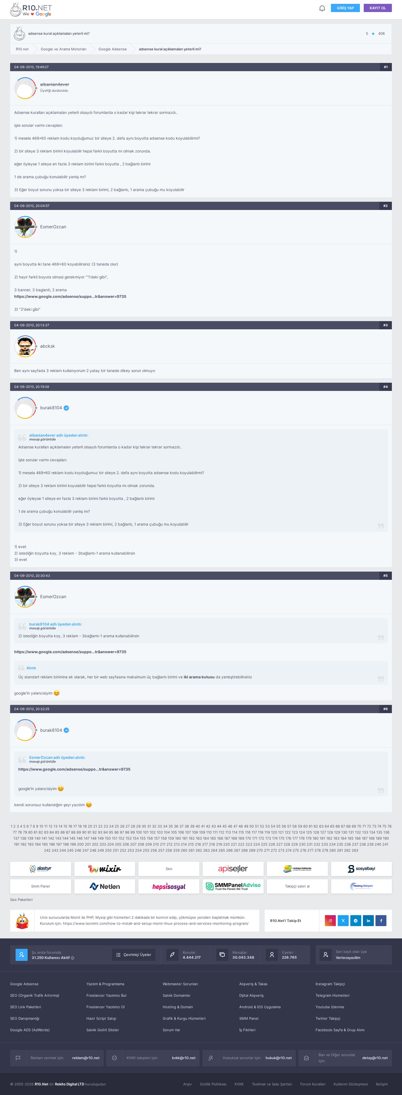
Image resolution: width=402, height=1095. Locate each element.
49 (246, 826)
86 (62, 832)
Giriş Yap (345, 8)
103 (160, 832)
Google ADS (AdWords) (30, 1030)
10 (41, 826)
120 (274, 832)
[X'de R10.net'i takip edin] (343, 920)
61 (311, 826)
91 (89, 832)
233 (324, 844)
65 (332, 826)
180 (316, 838)
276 (303, 850)
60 (305, 826)
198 (66, 844)
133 (365, 832)
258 (168, 850)
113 (228, 832)
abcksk (47, 346)
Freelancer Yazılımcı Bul (106, 995)
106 (181, 832)
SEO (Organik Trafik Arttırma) (34, 995)
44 (219, 826)
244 (62, 850)
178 (302, 838)
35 (170, 826)
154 (136, 838)
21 (95, 826)
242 (47, 850)
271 (267, 850)
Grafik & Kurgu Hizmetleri (184, 1018)
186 (358, 838)
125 (309, 832)
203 (103, 844)
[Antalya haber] (297, 869)
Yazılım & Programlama (105, 984)
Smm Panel (40, 886)
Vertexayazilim (348, 957)
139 (30, 838)
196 (52, 844)
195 (45, 844)
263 (206, 850)
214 (184, 844)
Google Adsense (24, 984)
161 (185, 838)
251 (116, 850)
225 (264, 844)
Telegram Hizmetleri (332, 995)
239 (370, 844)
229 (294, 844)
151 (114, 838)
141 (44, 838)
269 (252, 850)
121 (281, 832)
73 (374, 826)
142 (51, 838)
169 (241, 838)
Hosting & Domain (178, 1007)
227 (279, 844)
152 (121, 838)
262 (199, 850)
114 (234, 832)
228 (287, 844)
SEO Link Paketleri (25, 1007)
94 (105, 832)
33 (160, 826)
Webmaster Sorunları (180, 984)
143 (58, 838)
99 (132, 832)
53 (267, 826)
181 (322, 838)
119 (267, 832)
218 (212, 844)
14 (60, 826)
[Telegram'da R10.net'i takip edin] (355, 920)
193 (31, 844)
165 (213, 838)
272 (274, 850)
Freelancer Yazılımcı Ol (105, 1007)
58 (294, 826)
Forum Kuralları (312, 1084)
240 (378, 844)
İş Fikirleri (247, 1030)
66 (338, 826)
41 (203, 826)
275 (296, 850)
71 (364, 826)
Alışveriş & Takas (253, 984)
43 (213, 826)
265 (222, 850)
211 (162, 844)
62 (316, 826)
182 (329, 838)
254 (138, 850)
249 (100, 850)
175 (281, 838)
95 (111, 832)
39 (192, 826)
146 (80, 838)
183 (336, 838)
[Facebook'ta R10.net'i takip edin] (380, 920)
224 (256, 844)
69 (354, 826)
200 (80, 844)
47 (235, 826)
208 (141, 844)
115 (241, 832)
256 (153, 850)
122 (288, 832)
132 (358, 832)
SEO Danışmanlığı (24, 1018)
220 (226, 844)
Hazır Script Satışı (101, 1018)
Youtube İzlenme (330, 1007)
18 (80, 826)
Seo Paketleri (21, 899)
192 (24, 844)
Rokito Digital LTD (69, 1084)
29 (138, 826)
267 (237, 850)
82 (41, 832)
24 (111, 826)
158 (164, 838)
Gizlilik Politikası (213, 1084)
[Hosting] (40, 869)
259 (176, 850)
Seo (169, 868)
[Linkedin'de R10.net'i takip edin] (368, 920)
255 (146, 850)
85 (57, 832)
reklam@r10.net (86, 1058)
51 (257, 826)
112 (221, 832)
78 (20, 832)
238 (362, 844)
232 (317, 844)
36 (176, 826)
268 (244, 850)
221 (234, 844)
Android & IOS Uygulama (260, 1007)
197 (59, 844)
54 (273, 826)
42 (208, 826)
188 (372, 838)
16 (70, 826)
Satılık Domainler (177, 995)
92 (94, 832)
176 (288, 838)
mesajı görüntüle (42, 439)
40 (198, 826)
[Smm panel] (233, 886)
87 (68, 832)
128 (330, 832)
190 (386, 838)
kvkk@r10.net (184, 1058)
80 (30, 832)
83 (46, 832)
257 (161, 850)
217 (205, 844)
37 (181, 826)
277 (310, 850)
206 (126, 844)
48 (240, 826)
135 (379, 832)
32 (154, 826)
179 (308, 838)
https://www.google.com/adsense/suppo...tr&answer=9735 (70, 296)
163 (199, 838)
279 (325, 850)
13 (55, 826)
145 (72, 838)
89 (79, 832)
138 (23, 838)
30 (144, 826)
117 (254, 832)
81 (35, 832)
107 (188, 832)
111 (215, 832)
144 (65, 838)
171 (254, 838)
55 (278, 826)
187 (365, 838)
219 (219, 844)
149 (101, 838)
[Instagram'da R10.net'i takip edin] (330, 920)
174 (275, 838)
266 (229, 850)
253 (130, 850)
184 (343, 838)
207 (133, 844)
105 (174, 832)
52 (262, 826)
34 (165, 826)
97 (122, 832)
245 (70, 850)
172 (261, 838)
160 (178, 838)
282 (347, 850)
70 (359, 826)
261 (191, 850)
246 (78, 850)
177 (295, 838)
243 (55, 850)
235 (340, 844)
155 (143, 838)
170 (248, 838)
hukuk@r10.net (279, 1058)
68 (348, 826)
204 (110, 844)
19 (85, 826)
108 (195, 832)
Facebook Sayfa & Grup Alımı (340, 1030)
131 (351, 832)
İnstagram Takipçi (330, 984)
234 (332, 844)
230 (302, 844)
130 (344, 832)
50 (251, 826)
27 (128, 826)
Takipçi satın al (297, 886)
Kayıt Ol (378, 8)
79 (25, 832)
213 (177, 844)
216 (198, 844)
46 (230, 826)
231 (310, 844)
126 (316, 832)
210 (156, 844)
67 (343, 826)
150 (108, 838)
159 (171, 838)
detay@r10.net (375, 1058)
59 (300, 826)
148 (94, 838)
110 (209, 832)
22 (100, 826)
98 (127, 832)
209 (148, 844)
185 (351, 838)
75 (384, 826)
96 (116, 832)
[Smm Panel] (233, 869)
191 (16, 844)
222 (241, 844)
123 (295, 832)
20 (90, 826)
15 (65, 826)
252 (123, 850)
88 (73, 832)
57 (289, 826)
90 (84, 832)
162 (192, 838)
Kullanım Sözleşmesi (351, 1084)
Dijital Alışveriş (251, 995)
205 (118, 844)
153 (129, 838)
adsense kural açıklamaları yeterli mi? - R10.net (32, 9)
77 (15, 832)
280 (332, 850)
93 (100, 832)
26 (122, 826)
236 (347, 844)
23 (106, 826)
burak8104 (51, 407)
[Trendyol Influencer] (104, 869)
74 (379, 826)
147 (86, 838)
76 (390, 826)
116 (247, 832)
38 (187, 826)
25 (117, 826)
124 (302, 832)
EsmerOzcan (53, 226)
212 (170, 844)
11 (46, 826)
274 (289, 850)
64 (327, 826)
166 (220, 838)
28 (133, 826)
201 (88, 844)
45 (224, 826)
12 (51, 826)
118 (260, 832)
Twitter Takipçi (328, 1018)
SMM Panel (248, 1018)
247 (85, 850)
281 (340, 850)
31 (149, 826)
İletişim (382, 1084)
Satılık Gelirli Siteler (102, 1030)
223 (249, 844)
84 (51, 832)
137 (16, 838)
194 (38, 844)
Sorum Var (171, 1030)
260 (184, 850)
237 (355, 844)
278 (317, 850)
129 (337, 832)
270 (260, 850)
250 (108, 850)
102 (153, 832)
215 (191, 844)
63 (321, 826)
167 (227, 838)
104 (167, 832)
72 (369, 826)
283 (355, 850)
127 (323, 832)
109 (202, 832)
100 (139, 832)
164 (206, 838)
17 (75, 826)
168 (234, 838)
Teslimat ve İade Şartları (272, 1084)
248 (93, 850)
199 (73, 844)
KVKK (239, 1084)
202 (95, 844)
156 (150, 838)
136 (386, 832)
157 (157, 838)
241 (385, 844)
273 (281, 850)
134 (372, 832)
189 (379, 838)
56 (284, 826)
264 (214, 850)
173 (268, 838)
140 (37, 838)
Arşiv (187, 1084)
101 (145, 832)
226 (272, 844)
